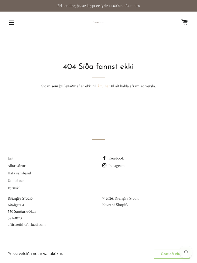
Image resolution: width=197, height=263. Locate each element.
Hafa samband (19, 173)
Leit (10, 158)
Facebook (115, 158)
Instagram (116, 165)
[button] (64, 254)
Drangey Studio (127, 198)
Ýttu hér (103, 86)
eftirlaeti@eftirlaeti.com (27, 224)
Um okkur (16, 180)
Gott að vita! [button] (172, 254)
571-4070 (15, 218)
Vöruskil (14, 188)
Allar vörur (16, 165)
